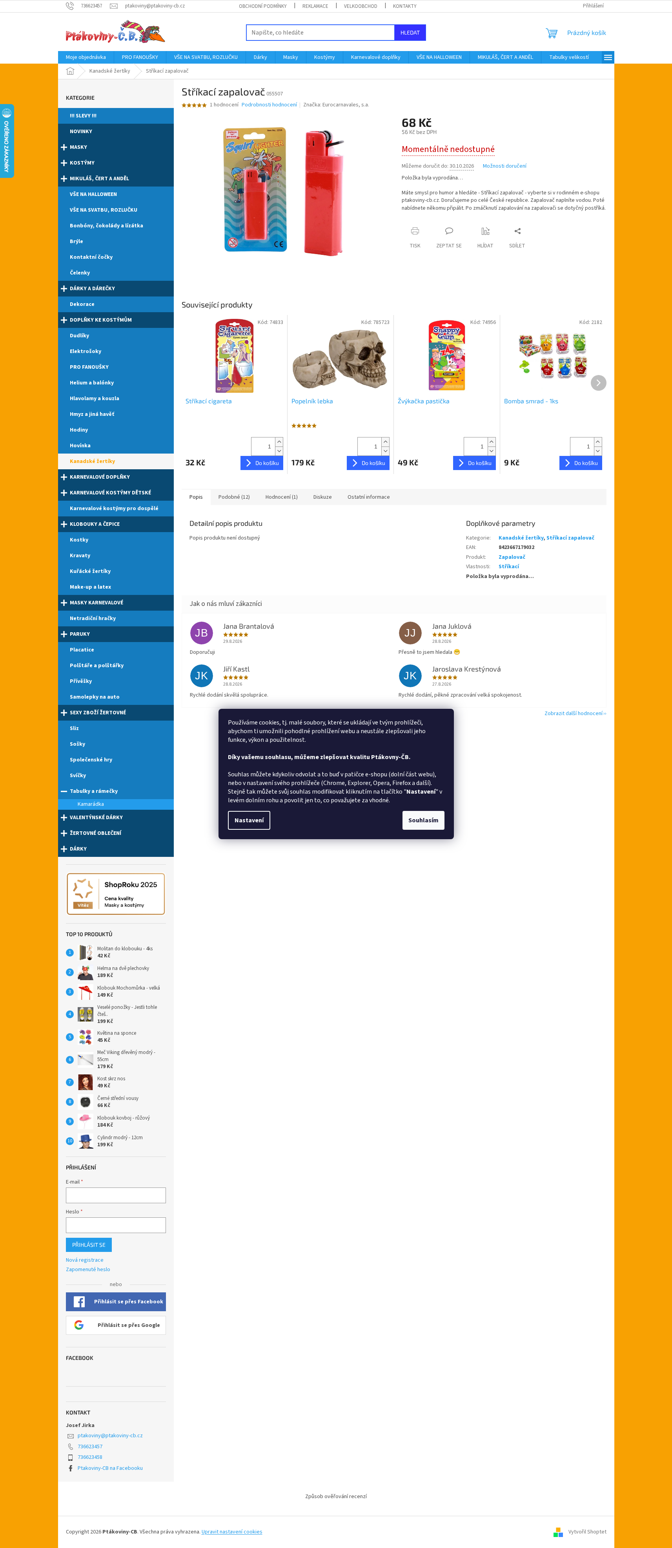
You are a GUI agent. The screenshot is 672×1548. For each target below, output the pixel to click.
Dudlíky (79, 336)
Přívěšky (81, 681)
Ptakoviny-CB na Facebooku (110, 1468)
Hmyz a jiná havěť (92, 414)
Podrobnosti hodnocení (269, 105)
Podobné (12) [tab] (234, 497)
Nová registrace (85, 1260)
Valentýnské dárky (96, 818)
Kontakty (405, 6)
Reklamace (315, 6)
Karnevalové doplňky (100, 477)
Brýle (76, 241)
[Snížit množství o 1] (279, 451)
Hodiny (79, 430)
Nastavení (249, 820)
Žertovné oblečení (95, 833)
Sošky (77, 744)
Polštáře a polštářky (97, 666)
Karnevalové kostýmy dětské (110, 493)
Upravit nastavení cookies (232, 1532)
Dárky (78, 849)
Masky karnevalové (96, 603)
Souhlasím (423, 820)
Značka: (336, 105)
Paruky (80, 634)
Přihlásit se (89, 1244)
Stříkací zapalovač (570, 538)
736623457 (90, 1447)
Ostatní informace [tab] (369, 497)
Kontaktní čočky (91, 257)
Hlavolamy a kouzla (94, 399)
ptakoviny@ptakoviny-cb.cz (110, 1436)
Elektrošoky (85, 351)
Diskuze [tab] (322, 497)
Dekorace (82, 304)
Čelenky (80, 273)
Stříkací (509, 567)
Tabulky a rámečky (94, 791)
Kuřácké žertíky (90, 571)
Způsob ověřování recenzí (336, 1496)
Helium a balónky (92, 383)
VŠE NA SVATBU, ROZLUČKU (103, 210)
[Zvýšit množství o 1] (279, 441)
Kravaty (80, 556)
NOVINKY (81, 131)
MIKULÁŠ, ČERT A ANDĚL (99, 179)
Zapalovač (512, 557)
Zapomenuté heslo (88, 1270)
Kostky (79, 540)
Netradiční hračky (93, 618)
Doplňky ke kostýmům (101, 320)
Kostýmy (82, 163)
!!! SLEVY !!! (83, 116)
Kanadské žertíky (92, 461)
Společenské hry (91, 760)
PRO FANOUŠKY (89, 367)
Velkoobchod (360, 6)
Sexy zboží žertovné (98, 713)
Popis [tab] (196, 497)
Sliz (74, 728)
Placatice (82, 650)
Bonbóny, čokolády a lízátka (106, 226)
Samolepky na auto (95, 697)
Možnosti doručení (504, 166)
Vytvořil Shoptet (587, 1532)
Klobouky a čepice (95, 524)
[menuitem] (86, 57)
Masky (78, 147)
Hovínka (80, 446)
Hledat (410, 32)
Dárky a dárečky (92, 289)
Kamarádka (91, 804)
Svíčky (78, 775)
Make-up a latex (90, 587)
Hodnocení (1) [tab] (282, 497)
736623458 (90, 1457)
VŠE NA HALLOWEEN (93, 194)
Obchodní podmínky (263, 6)
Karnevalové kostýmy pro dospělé (114, 508)
